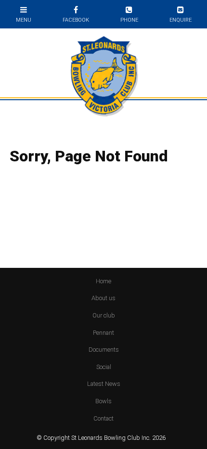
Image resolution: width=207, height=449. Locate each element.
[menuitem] (103, 281)
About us (103, 298)
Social (103, 366)
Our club (103, 315)
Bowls (103, 401)
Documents (104, 349)
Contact (103, 418)
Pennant (103, 332)
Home (103, 281)
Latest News (103, 383)
